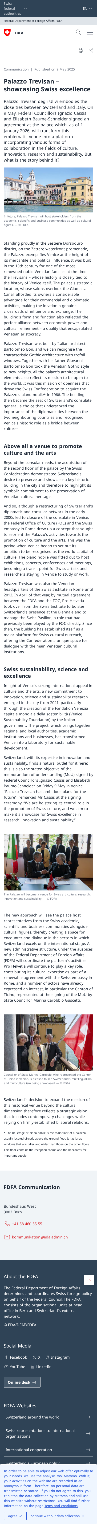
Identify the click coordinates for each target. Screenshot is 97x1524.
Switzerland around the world (33, 1417)
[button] (89, 1280)
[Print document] (80, 50)
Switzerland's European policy (33, 1463)
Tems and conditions (61, 1505)
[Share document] (91, 50)
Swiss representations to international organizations (40, 1433)
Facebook (18, 1357)
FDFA (19, 33)
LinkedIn (43, 1366)
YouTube (17, 1366)
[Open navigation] (90, 32)
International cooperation (29, 1449)
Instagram (60, 1357)
